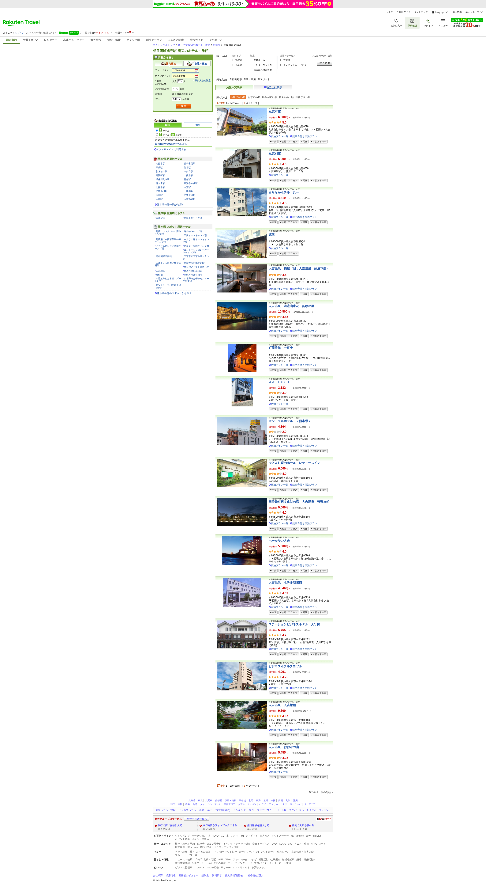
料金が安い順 (269, 97)
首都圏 (218, 800)
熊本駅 (187, 167)
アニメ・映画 (301, 843)
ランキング (239, 810)
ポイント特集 (182, 839)
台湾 (195, 804)
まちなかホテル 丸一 (284, 192)
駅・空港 (251, 79)
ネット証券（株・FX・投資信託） (194, 851)
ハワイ (262, 804)
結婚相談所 (288, 859)
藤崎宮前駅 (189, 163)
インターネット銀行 (226, 851)
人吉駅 (159, 199)
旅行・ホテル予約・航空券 (190, 843)
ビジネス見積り (183, 867)
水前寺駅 (188, 171)
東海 (258, 800)
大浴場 (286, 60)
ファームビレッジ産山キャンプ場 (168, 247)
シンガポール (214, 804)
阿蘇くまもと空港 (193, 218)
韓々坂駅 (160, 183)
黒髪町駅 (160, 175)
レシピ (253, 859)
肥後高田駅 (161, 191)
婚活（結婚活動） (306, 859)
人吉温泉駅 (189, 199)
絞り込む (324, 63)
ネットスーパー (280, 835)
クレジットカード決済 (294, 65)
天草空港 (160, 218)
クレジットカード (265, 851)
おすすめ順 (254, 97)
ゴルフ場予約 (214, 843)
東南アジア (229, 804)
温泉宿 (238, 60)
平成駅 (159, 167)
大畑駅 (159, 195)
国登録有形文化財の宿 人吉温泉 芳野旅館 (299, 501)
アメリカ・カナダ (278, 804)
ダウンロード (318, 843)
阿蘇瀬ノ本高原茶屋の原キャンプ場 (168, 240)
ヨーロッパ (295, 804)
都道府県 (237, 79)
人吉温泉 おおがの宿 (284, 747)
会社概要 (158, 875)
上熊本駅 (188, 175)
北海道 (191, 800)
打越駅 (187, 179)
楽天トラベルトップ (164, 45)
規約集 (205, 875)
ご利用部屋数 (162, 89)
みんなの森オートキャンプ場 (196, 240)
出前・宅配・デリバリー (217, 859)
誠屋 (272, 234)
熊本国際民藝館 (164, 256)
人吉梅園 (160, 270)
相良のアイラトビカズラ (196, 266)
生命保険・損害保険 (302, 851)
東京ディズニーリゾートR (271, 810)
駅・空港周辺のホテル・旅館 (194, 45)
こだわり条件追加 (323, 55)
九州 (288, 800)
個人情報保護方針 (235, 875)
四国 (280, 800)
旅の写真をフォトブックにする (220, 825)
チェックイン (162, 70)
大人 (174, 81)
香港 (187, 804)
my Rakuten (297, 835)
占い (189, 847)
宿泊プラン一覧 (279, 136)
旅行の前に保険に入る (170, 825)
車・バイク (232, 835)
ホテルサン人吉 (279, 540)
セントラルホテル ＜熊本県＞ (290, 421)
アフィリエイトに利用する (171, 149)
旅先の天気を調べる (303, 825)
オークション (199, 835)
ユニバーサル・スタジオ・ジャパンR (309, 810)
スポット (265, 79)
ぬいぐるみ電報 (217, 863)
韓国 (172, 804)
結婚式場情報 (182, 863)
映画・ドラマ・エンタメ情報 (223, 847)
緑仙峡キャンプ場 (193, 231)
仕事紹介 (275, 859)
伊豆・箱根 (230, 800)
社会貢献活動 (255, 875)
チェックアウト (163, 75)
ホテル (166, 131)
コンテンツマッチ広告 (206, 867)
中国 (273, 800)
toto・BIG (199, 847)
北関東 (208, 800)
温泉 (201, 810)
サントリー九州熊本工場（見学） (168, 286)
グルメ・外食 (240, 859)
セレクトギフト (249, 835)
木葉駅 (187, 187)
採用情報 (171, 875)
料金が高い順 (286, 97)
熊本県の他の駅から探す (170, 204)
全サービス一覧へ (197, 818)
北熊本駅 (160, 187)
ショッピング (182, 835)
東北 (200, 800)
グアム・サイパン (247, 804)
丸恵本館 (275, 111)
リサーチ (226, 867)
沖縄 (295, 800)
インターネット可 (263, 65)
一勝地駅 (188, 191)
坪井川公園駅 (163, 179)
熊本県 (217, 45)
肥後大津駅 (189, 195)
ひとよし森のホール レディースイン (294, 462)
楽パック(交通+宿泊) (218, 810)
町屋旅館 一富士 (281, 347)
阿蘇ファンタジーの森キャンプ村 (168, 232)
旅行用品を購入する (258, 825)
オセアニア (310, 804)
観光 (251, 810)
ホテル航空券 (172, 135)
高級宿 (238, 65)
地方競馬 (180, 847)
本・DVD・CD (216, 835)
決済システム (259, 867)
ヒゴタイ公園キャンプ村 (196, 246)
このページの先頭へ (322, 792)
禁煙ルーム (259, 60)
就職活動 (263, 859)
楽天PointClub (313, 835)
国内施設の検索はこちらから (171, 144)
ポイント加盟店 (200, 839)
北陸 (251, 800)
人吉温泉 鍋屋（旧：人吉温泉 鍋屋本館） (299, 268)
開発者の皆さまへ (188, 875)
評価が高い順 (303, 97)
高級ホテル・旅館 (165, 810)
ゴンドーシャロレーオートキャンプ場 (196, 251)
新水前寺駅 (161, 171)
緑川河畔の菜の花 (193, 270)
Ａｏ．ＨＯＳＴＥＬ (282, 382)
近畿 (266, 800)
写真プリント (199, 863)
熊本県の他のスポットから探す (174, 293)
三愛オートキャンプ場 (195, 235)
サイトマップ (421, 12)
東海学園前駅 (191, 183)
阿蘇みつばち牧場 (193, 274)
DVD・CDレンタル (281, 843)
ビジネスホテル (187, 810)
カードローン (246, 851)
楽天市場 (457, 12)
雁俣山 (159, 274)
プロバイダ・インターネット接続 (272, 863)
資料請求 (217, 875)
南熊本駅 (160, 163)
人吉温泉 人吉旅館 (282, 705)
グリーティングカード (240, 863)
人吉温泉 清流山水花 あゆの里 (291, 306)
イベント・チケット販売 (236, 843)
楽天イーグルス (261, 843)
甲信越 (242, 800)
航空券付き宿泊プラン (304, 136)
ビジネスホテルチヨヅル (285, 666)
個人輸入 (265, 835)
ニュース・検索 (183, 859)
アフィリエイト (241, 867)
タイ (202, 804)
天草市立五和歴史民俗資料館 (168, 264)
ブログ (198, 859)
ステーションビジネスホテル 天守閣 (294, 624)
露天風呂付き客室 (263, 70)
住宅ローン (283, 851)
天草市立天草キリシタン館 (196, 257)
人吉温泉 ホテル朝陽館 (285, 582)
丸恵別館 (275, 153)
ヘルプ (389, 12)
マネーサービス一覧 (186, 855)
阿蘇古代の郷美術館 (194, 263)
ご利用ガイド (403, 12)
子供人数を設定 (203, 80)
